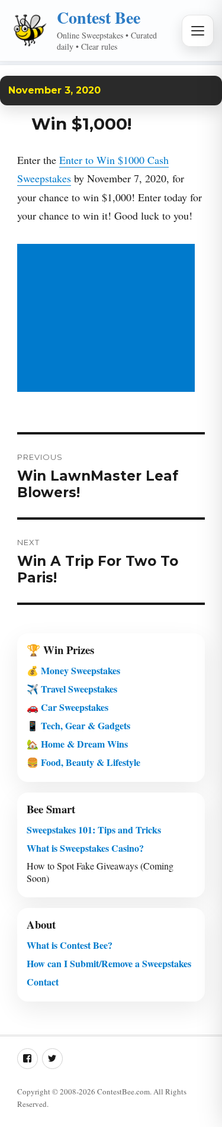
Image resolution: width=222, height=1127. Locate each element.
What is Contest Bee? (69, 945)
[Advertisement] (108, 320)
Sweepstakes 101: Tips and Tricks (94, 829)
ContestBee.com (123, 1091)
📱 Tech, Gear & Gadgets (78, 725)
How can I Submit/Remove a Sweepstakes (109, 963)
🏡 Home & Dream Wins (77, 744)
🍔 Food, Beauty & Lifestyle (83, 762)
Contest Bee (98, 17)
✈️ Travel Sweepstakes (72, 688)
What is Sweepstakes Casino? (85, 848)
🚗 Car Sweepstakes (67, 707)
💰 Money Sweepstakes (73, 670)
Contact (43, 981)
